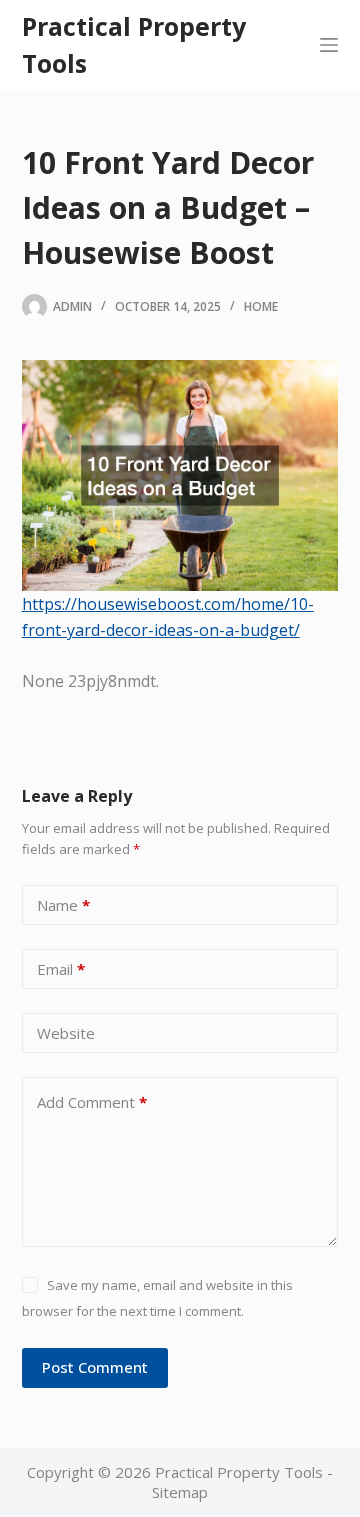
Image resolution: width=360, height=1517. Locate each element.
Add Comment (92, 1102)
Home (261, 306)
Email (61, 969)
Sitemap (180, 1492)
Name (63, 905)
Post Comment (95, 1367)
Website (66, 1033)
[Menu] (329, 45)
